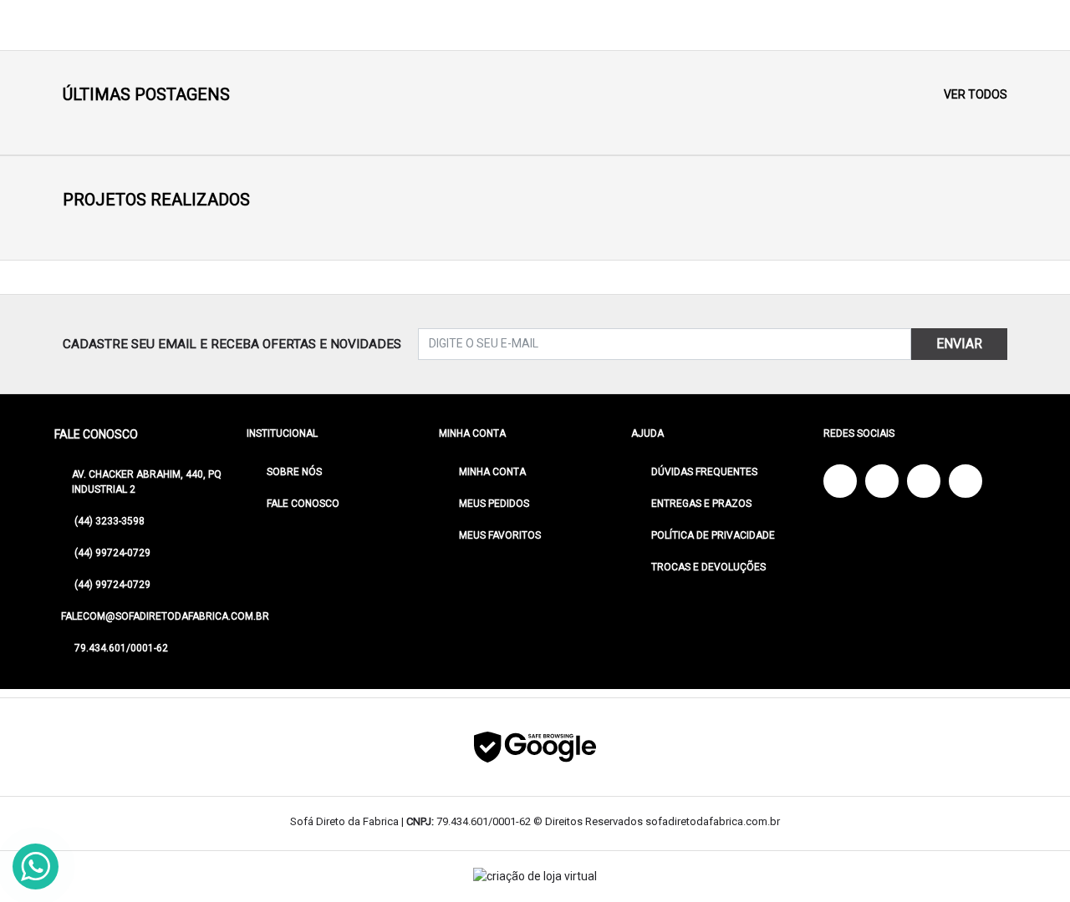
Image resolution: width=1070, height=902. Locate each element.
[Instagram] (923, 481)
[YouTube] (882, 481)
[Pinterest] (965, 481)
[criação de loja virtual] (535, 876)
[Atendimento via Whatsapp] (36, 866)
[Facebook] (840, 481)
